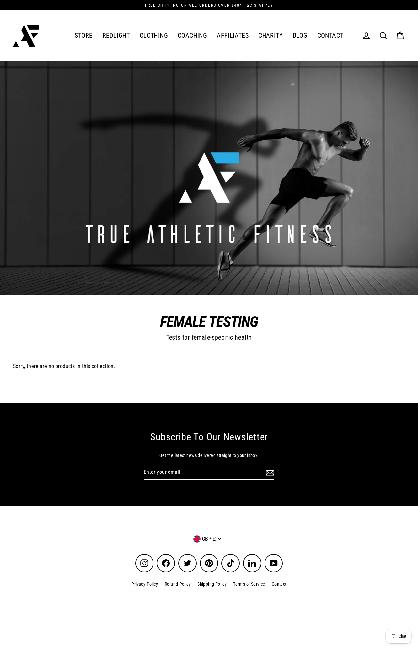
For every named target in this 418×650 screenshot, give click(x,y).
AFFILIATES (233, 35)
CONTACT (330, 35)
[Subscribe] (269, 472)
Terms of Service (249, 584)
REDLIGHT (116, 35)
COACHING (192, 35)
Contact (279, 584)
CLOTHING (154, 35)
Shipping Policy (212, 584)
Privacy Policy (144, 584)
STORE (84, 35)
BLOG (300, 35)
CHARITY (270, 35)
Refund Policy (178, 584)
